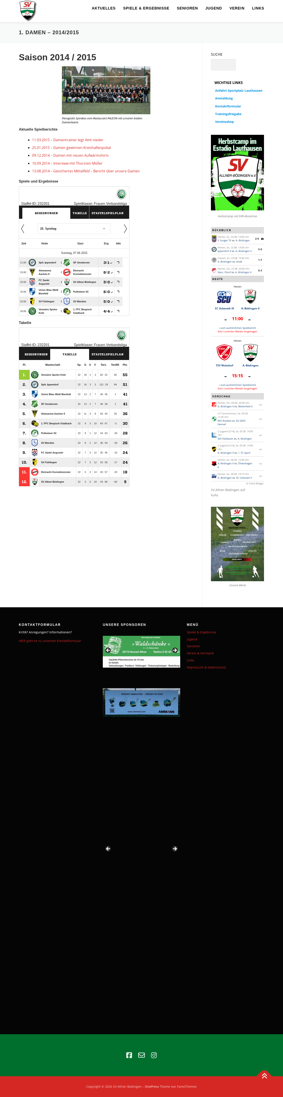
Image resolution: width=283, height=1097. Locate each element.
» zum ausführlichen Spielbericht (237, 327)
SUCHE (216, 54)
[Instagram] (154, 1055)
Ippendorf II (224, 251)
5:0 (260, 249)
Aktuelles (104, 8)
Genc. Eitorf (224, 272)
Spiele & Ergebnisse (146, 8)
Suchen (251, 65)
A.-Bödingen (243, 240)
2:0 (257, 238)
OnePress (152, 1086)
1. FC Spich (244, 452)
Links (258, 8)
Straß (239, 261)
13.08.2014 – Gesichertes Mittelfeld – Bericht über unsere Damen (86, 171)
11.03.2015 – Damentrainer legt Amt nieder (67, 139)
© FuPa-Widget (255, 483)
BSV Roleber (224, 420)
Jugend (213, 8)
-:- (260, 404)
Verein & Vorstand (200, 653)
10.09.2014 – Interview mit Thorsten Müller (67, 163)
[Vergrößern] (258, 512)
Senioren (187, 8)
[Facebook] (129, 1055)
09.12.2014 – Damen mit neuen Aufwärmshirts (70, 155)
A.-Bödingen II (243, 251)
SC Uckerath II (244, 477)
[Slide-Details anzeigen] (141, 702)
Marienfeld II (245, 406)
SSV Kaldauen (225, 438)
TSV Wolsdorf (224, 365)
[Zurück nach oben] (264, 1076)
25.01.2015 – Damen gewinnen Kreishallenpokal (71, 147)
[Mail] (141, 1055)
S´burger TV (224, 240)
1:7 (260, 259)
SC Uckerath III (224, 308)
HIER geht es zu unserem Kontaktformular (50, 641)
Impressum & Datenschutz (206, 667)
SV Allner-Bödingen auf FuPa (228, 492)
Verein (237, 8)
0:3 (260, 270)
